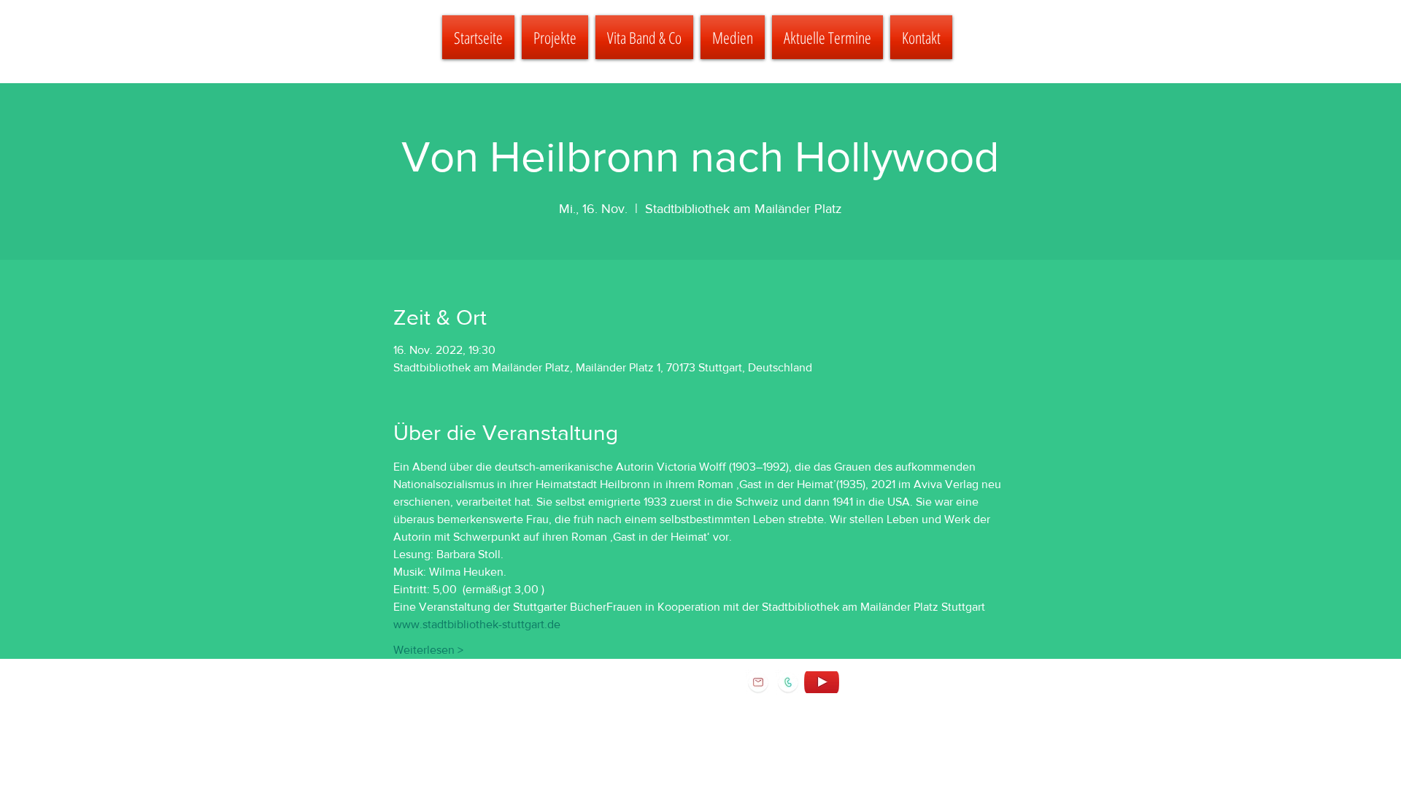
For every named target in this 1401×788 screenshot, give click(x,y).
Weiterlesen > (428, 650)
